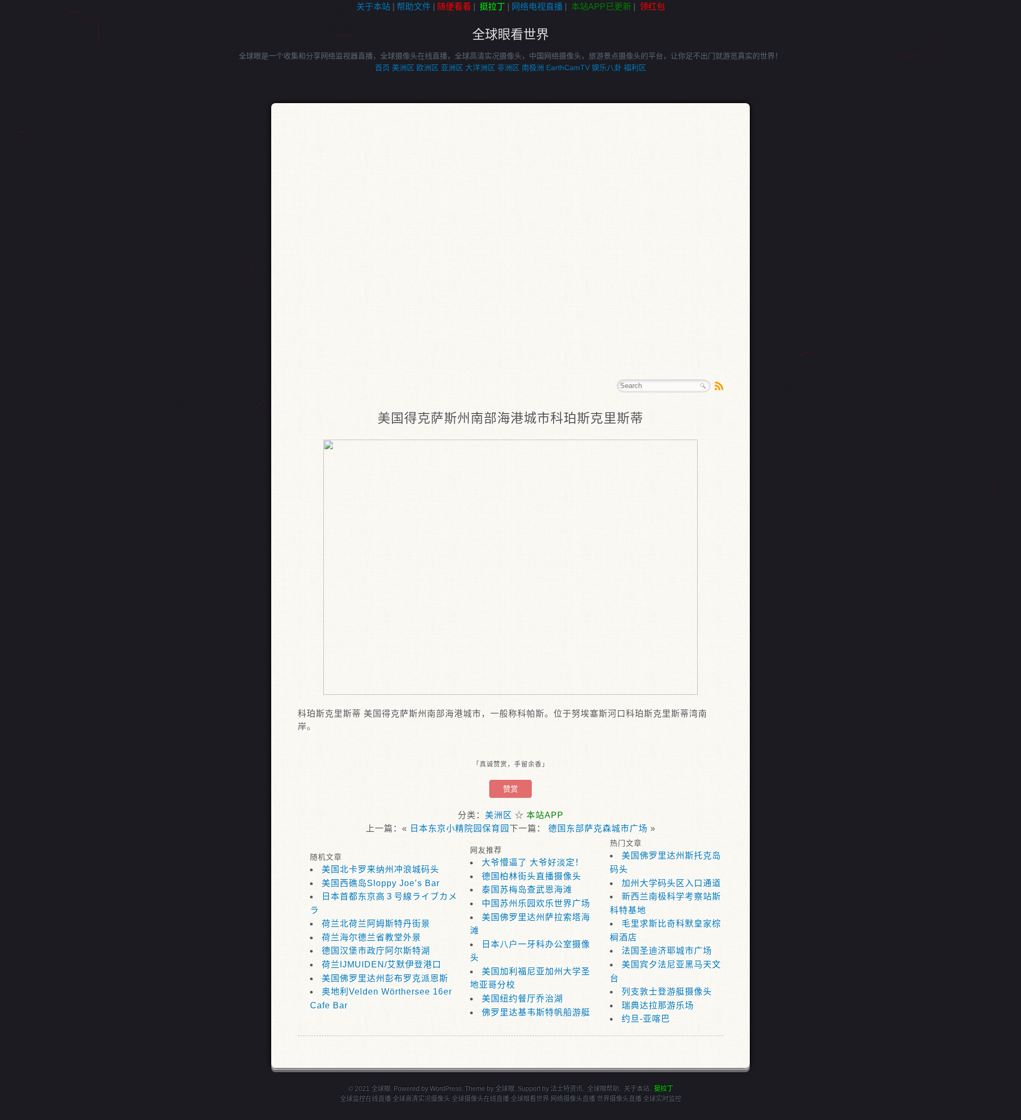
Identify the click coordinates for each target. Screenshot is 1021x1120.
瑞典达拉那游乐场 (658, 1005)
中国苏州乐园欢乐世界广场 (536, 903)
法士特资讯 (566, 1088)
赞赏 (510, 789)
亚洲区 (452, 67)
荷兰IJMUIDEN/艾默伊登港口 (381, 964)
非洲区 (508, 67)
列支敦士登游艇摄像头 (667, 991)
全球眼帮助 (603, 1088)
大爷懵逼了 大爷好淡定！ (533, 862)
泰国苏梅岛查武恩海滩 (527, 889)
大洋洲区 (480, 67)
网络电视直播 (537, 6)
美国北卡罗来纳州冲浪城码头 (380, 869)
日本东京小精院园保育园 (459, 828)
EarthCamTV (568, 67)
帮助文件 (414, 6)
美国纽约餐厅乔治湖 (522, 998)
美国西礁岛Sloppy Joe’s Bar (381, 883)
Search (703, 386)
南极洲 (533, 67)
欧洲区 (427, 67)
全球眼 (504, 1088)
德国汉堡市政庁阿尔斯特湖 (376, 950)
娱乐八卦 (607, 67)
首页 (382, 67)
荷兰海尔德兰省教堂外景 (371, 937)
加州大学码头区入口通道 (671, 883)
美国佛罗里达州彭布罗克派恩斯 (385, 978)
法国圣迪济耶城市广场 (667, 950)
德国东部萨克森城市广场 (598, 828)
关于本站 (373, 6)
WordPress (446, 1088)
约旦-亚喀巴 (646, 1018)
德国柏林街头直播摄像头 (531, 876)
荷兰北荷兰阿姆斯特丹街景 (376, 923)
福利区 (635, 67)
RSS (719, 386)
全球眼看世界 (510, 34)
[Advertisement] (47, 182)
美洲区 (403, 67)
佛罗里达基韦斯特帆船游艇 (536, 1012)
